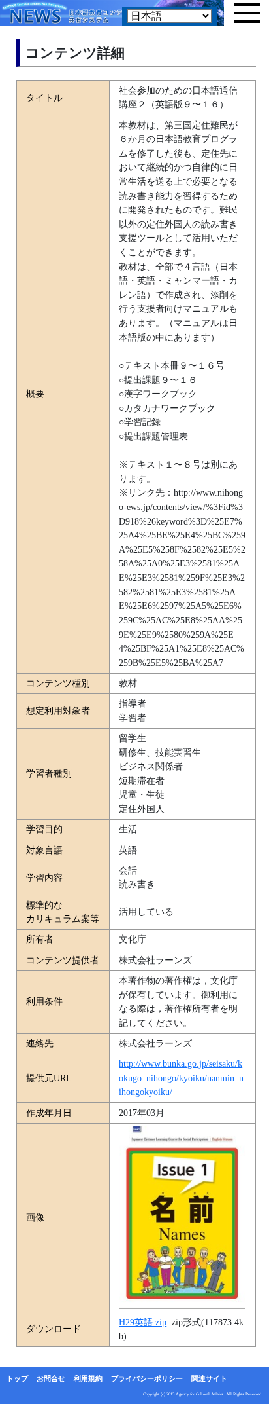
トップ (17, 1378)
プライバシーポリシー (147, 1378)
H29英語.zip (142, 1322)
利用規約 (88, 1378)
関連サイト (209, 1378)
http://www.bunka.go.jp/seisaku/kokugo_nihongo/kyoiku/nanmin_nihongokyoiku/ (181, 1077)
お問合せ (51, 1378)
